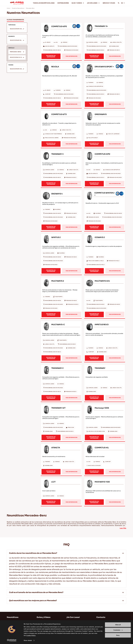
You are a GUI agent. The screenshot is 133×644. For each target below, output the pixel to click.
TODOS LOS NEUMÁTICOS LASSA (44, 3)
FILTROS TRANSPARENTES (15, 19)
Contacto (100, 617)
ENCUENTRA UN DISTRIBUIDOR (51, 56)
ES (122, 3)
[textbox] (17, 29)
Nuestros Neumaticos (18, 8)
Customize (116, 630)
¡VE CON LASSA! (92, 3)
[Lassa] (17, 3)
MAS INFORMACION (71, 56)
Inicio (8, 8)
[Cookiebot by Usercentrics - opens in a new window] (12, 640)
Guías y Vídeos (43, 617)
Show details (28, 640)
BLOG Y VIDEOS (77, 3)
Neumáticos (12, 617)
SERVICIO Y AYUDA (109, 3)
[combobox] (17, 29)
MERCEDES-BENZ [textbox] (15, 52)
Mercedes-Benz (30, 8)
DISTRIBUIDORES (63, 3)
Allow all (118, 624)
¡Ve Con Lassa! (73, 617)
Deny (118, 635)
